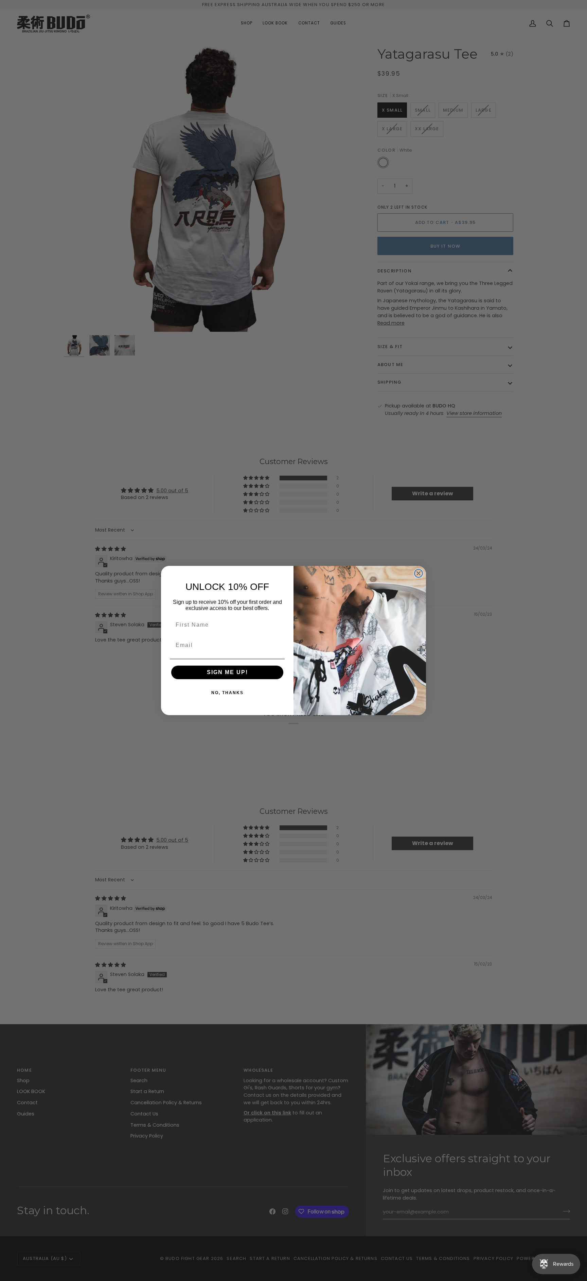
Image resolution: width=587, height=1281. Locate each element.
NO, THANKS (227, 692)
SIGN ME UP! (227, 672)
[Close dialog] (418, 573)
